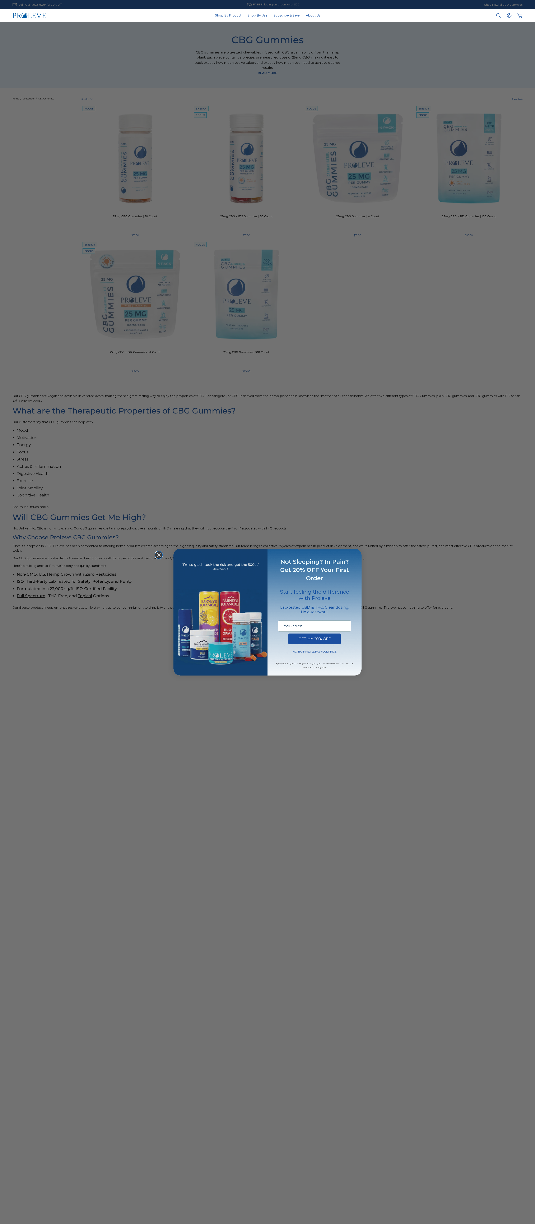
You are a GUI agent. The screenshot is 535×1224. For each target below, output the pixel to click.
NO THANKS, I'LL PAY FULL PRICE (314, 651)
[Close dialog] (159, 555)
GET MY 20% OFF (314, 639)
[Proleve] (29, 15)
